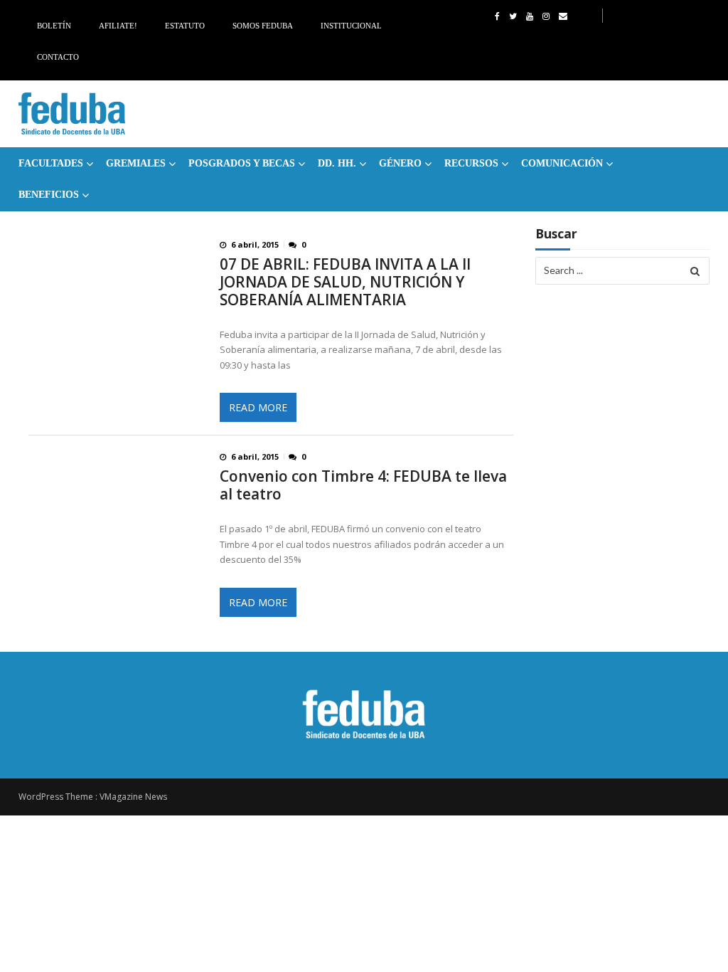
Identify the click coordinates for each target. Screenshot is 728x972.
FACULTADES (50, 163)
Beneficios (48, 194)
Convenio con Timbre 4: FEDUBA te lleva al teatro (363, 485)
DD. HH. (337, 163)
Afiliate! (118, 25)
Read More (258, 407)
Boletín (54, 25)
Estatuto (185, 25)
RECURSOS (471, 163)
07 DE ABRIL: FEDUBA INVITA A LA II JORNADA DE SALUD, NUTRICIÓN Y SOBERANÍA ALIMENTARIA (345, 282)
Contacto (58, 57)
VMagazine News (133, 797)
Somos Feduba (262, 25)
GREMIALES (136, 163)
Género (400, 163)
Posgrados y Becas (241, 163)
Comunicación (562, 163)
